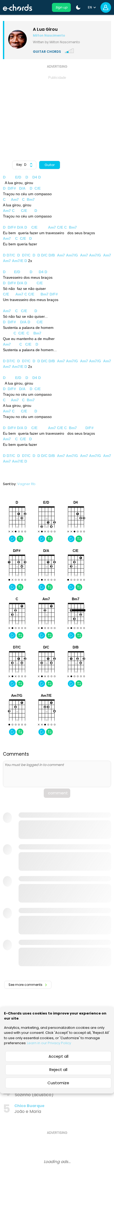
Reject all (58, 1069)
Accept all (58, 1056)
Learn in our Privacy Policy (49, 1043)
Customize (58, 1083)
